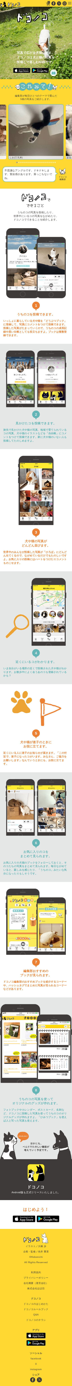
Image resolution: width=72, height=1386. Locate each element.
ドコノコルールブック (36, 1309)
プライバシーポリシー (36, 1277)
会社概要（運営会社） (36, 1283)
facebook (36, 1358)
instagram (36, 1369)
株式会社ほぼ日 (36, 1288)
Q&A (36, 1314)
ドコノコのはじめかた (36, 1304)
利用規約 (36, 1272)
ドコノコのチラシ (36, 1320)
